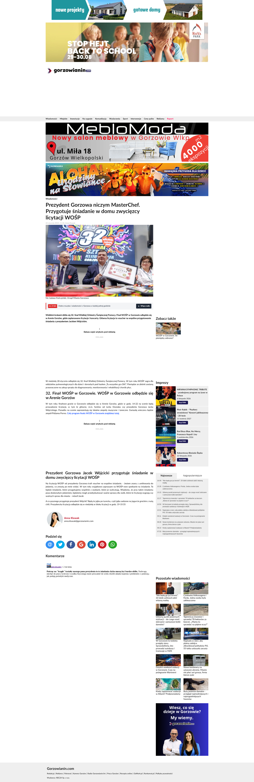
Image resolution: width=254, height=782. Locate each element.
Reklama (160, 119)
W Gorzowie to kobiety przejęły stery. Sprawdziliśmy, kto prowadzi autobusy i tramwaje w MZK (182, 505)
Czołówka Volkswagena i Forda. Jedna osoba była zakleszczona (181, 488)
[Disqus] (99, 595)
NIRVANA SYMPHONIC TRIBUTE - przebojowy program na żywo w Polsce (192, 393)
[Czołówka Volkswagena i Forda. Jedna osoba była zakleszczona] (195, 588)
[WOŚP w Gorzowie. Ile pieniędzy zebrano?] (168, 328)
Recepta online (126, 774)
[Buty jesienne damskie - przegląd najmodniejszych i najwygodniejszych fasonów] (195, 684)
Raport (170, 119)
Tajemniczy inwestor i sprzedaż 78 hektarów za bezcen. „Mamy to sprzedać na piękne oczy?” (182, 499)
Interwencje (136, 119)
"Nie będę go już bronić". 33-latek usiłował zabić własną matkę (183, 482)
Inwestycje (75, 119)
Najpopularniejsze (192, 475)
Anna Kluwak (71, 518)
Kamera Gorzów (79, 774)
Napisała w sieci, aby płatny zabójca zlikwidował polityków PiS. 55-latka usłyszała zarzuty (184, 511)
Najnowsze (166, 476)
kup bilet (182, 402)
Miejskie (63, 119)
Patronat (67, 774)
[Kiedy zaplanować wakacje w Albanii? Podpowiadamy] (168, 684)
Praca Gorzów (113, 774)
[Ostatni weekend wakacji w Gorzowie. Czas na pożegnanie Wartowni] (168, 660)
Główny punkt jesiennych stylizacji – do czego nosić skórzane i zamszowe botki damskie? (185, 493)
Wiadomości (51, 119)
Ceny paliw (149, 119)
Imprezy (162, 383)
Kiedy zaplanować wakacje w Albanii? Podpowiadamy (182, 528)
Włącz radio (145, 306)
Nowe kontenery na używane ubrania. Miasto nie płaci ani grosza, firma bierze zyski (183, 523)
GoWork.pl (138, 774)
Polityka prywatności (164, 774)
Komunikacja (100, 119)
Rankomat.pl (149, 774)
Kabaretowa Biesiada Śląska (190, 453)
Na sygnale (87, 119)
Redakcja (50, 774)
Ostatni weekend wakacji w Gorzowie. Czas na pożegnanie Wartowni (183, 517)
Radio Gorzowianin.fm (97, 774)
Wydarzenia (114, 119)
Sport (125, 119)
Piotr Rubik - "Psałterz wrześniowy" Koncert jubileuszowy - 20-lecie (192, 413)
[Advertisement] (127, 96)
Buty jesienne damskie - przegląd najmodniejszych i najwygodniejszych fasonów (181, 533)
